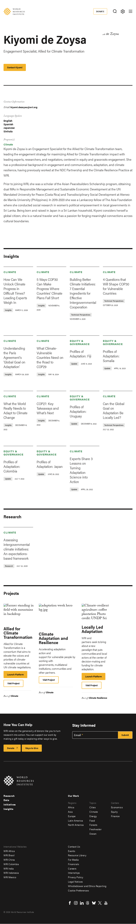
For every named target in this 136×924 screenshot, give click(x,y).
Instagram (76, 903)
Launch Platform (17, 675)
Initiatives (10, 804)
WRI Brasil (9, 855)
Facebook (70, 903)
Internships (74, 872)
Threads (88, 903)
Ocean (93, 833)
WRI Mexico (10, 877)
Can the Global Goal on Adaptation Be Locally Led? (113, 410)
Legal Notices (75, 881)
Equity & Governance (80, 342)
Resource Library (77, 855)
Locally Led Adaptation (92, 629)
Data (6, 800)
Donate (100, 11)
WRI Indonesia (11, 872)
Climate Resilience (98, 697)
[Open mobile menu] (130, 11)
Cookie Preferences (78, 890)
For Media (73, 859)
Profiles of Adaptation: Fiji (80, 353)
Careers (72, 868)
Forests (93, 825)
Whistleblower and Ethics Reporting (87, 886)
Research (9, 795)
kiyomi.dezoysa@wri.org (23, 107)
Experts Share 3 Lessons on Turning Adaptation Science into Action (81, 470)
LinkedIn (82, 903)
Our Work (73, 795)
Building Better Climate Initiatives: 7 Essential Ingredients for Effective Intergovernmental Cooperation (83, 293)
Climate (8, 144)
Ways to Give (31, 748)
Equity (114, 811)
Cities (92, 807)
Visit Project (13, 683)
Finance (115, 816)
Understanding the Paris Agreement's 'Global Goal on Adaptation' (14, 357)
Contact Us (74, 846)
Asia (70, 811)
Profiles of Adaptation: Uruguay (78, 411)
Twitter (100, 903)
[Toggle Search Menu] (115, 11)
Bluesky (94, 903)
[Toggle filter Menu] (123, 11)
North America (76, 825)
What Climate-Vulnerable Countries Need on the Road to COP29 (50, 357)
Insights (8, 809)
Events (71, 851)
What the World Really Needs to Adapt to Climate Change (15, 410)
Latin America (75, 820)
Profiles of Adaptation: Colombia (12, 466)
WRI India (9, 868)
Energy (93, 816)
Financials (73, 864)
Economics (117, 807)
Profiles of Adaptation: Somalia (111, 356)
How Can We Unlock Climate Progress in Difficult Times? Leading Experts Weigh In (15, 291)
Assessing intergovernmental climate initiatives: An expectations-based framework (17, 549)
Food (92, 820)
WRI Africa (9, 851)
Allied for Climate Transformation (18, 632)
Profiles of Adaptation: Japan (50, 464)
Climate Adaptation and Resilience (53, 638)
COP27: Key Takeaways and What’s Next (48, 408)
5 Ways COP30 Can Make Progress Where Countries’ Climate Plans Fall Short (49, 288)
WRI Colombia (11, 864)
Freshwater (95, 829)
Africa (71, 807)
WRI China (9, 859)
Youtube (106, 903)
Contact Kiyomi (14, 67)
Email (77, 735)
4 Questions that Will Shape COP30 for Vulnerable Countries (116, 286)
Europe (71, 816)
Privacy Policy (75, 877)
